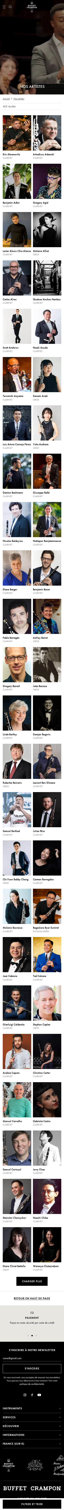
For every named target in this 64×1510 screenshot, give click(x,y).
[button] (28, 1335)
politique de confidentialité (32, 1384)
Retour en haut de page (32, 1298)
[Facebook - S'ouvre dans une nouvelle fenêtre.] (32, 1395)
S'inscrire (32, 1368)
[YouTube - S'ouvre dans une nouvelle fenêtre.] (39, 1395)
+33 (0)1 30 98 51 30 (32, 1330)
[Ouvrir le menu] (4, 7)
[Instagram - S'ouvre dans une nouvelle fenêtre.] (24, 1395)
